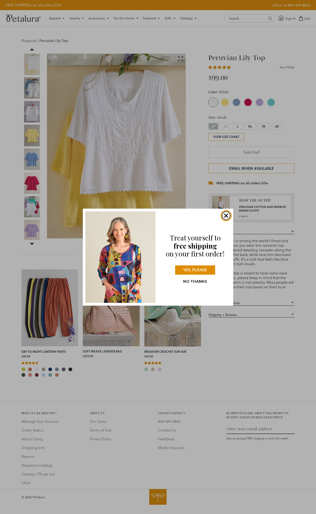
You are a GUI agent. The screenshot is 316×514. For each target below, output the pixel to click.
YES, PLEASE (195, 270)
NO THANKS (195, 281)
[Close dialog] (226, 216)
